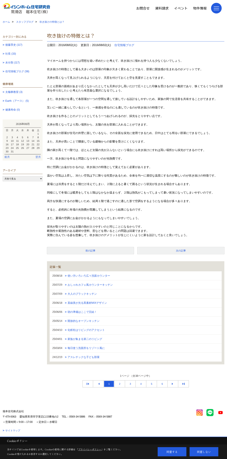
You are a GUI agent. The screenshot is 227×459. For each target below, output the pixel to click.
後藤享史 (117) (13, 44)
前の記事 (90, 250)
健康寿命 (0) (12, 109)
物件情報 (200, 8)
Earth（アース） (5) (17, 100)
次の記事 (181, 250)
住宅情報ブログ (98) (17, 71)
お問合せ (143, 8)
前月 (7, 156)
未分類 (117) (12, 62)
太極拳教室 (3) (14, 91)
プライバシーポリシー (89, 449)
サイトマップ (12, 430)
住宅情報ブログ (124, 45)
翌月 (38, 156)
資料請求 (162, 8)
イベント (181, 8)
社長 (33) (10, 53)
